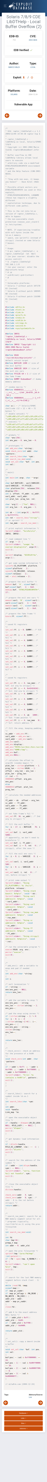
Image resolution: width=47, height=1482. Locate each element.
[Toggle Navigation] (6, 5)
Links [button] (23, 1418)
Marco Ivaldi (14, 67)
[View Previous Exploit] (7, 115)
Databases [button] (23, 1413)
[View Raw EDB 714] (32, 77)
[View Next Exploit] (40, 115)
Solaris (14, 94)
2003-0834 (33, 40)
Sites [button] (23, 1423)
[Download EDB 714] (24, 77)
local (33, 67)
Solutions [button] (23, 1428)
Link (30, 1397)
